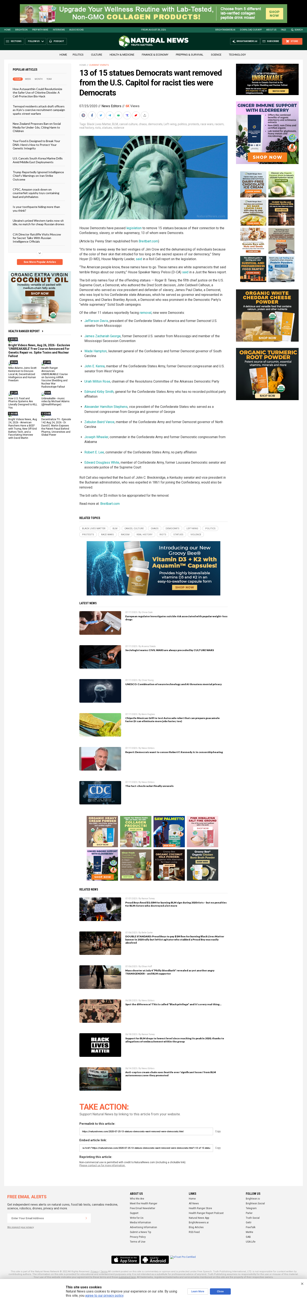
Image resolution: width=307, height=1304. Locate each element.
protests (193, 124)
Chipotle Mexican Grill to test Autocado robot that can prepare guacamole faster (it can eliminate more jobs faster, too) (172, 719)
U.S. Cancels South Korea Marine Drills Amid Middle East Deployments (38, 160)
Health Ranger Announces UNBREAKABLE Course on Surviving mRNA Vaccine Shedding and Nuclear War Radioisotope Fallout (54, 377)
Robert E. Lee (94, 452)
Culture (96, 54)
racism (219, 124)
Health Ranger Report (24, 331)
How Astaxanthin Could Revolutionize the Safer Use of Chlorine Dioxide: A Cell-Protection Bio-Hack (37, 92)
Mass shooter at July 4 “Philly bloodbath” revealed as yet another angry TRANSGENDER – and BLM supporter (169, 972)
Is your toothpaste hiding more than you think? (36, 208)
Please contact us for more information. (102, 1165)
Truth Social (253, 1217)
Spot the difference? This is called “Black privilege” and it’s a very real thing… (173, 1004)
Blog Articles (196, 1227)
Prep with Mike (40, 30)
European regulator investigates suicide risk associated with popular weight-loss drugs (176, 618)
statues (107, 127)
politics (182, 124)
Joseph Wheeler (96, 437)
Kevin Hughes (148, 714)
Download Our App (251, 30)
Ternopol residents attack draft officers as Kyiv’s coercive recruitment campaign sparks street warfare (39, 109)
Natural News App (199, 1217)
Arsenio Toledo (149, 646)
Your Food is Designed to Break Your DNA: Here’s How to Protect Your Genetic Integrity (36, 144)
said (139, 259)
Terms (104, 1271)
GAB (248, 1236)
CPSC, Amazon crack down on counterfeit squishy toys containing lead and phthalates (36, 193)
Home (7, 30)
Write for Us (136, 1217)
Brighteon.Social (255, 1203)
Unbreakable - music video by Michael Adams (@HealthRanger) (55, 401)
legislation (134, 228)
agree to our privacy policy (104, 1296)
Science (216, 54)
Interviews (59, 30)
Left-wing (170, 124)
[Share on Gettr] (136, 115)
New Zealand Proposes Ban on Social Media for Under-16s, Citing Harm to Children (37, 127)
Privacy (95, 1271)
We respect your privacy (20, 1227)
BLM (115, 124)
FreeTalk (250, 1227)
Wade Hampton (95, 351)
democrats (155, 124)
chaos (143, 124)
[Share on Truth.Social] (127, 115)
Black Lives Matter (99, 124)
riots (98, 127)
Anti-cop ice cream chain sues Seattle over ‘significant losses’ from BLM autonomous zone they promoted (170, 1074)
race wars (206, 124)
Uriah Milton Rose (97, 381)
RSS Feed (194, 1232)
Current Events (99, 65)
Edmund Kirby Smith (99, 392)
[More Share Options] (145, 115)
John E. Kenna (94, 366)
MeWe (249, 1232)
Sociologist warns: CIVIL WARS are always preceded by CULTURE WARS (169, 650)
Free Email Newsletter (142, 1208)
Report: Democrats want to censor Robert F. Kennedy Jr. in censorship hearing (174, 752)
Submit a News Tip (140, 1232)
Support (134, 1213)
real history (86, 127)
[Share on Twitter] (101, 115)
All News (194, 1203)
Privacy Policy (138, 1236)
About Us (271, 30)
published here (127, 1277)
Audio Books (76, 30)
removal (145, 313)
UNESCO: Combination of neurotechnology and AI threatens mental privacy (173, 684)
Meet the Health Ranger (143, 1203)
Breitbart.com (148, 241)
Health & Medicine (122, 54)
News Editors (111, 106)
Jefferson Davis (96, 321)
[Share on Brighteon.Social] (83, 115)
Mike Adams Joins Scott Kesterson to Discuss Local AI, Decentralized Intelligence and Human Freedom (22, 374)
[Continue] (86, 1218)
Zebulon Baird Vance (99, 422)
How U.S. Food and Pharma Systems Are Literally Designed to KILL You (22, 403)
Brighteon (21, 30)
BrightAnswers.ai (225, 30)
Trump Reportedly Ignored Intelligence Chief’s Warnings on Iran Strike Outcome (38, 175)
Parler (249, 1213)
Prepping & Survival (189, 54)
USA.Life (250, 1241)
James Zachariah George (102, 336)
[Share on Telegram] (110, 115)
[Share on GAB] (118, 115)
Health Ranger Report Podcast (206, 1213)
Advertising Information (143, 1227)
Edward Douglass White (101, 462)
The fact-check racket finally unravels (149, 785)
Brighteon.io (253, 1198)
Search (299, 30)
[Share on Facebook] (92, 115)
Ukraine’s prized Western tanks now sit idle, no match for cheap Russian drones (38, 222)
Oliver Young (148, 680)
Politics (78, 54)
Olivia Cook (147, 612)
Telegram (251, 1208)
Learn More (197, 1291)
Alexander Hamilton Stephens (106, 407)
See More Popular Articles (40, 262)
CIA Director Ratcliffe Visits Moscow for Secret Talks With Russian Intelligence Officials (37, 237)
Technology (237, 54)
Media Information (140, 1222)
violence (118, 127)
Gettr (248, 1222)
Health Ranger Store (200, 1208)
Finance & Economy (155, 54)
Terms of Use (137, 1241)
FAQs (283, 30)
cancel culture (128, 124)
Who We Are (137, 1198)
